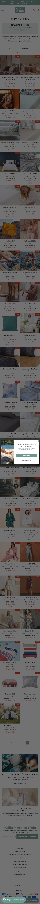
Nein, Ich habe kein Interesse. (26, 460)
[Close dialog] (38, 441)
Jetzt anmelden (26, 455)
